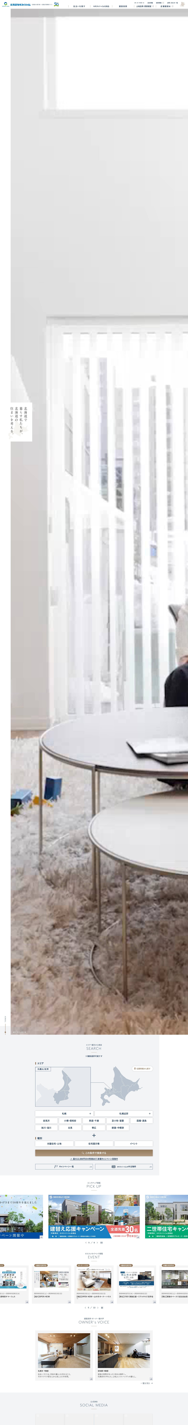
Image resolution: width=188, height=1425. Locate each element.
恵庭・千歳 (94, 1121)
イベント (133, 1144)
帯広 (94, 1128)
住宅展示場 (93, 1144)
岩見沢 (46, 1121)
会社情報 (150, 2)
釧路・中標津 (118, 1128)
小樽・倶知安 (70, 1121)
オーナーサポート (139, 2)
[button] (86, 1242)
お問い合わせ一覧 (172, 2)
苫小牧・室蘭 (118, 1121)
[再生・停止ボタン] (101, 1243)
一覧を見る (145, 1383)
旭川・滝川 (46, 1128)
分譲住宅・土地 (54, 1144)
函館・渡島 (142, 1121)
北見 (70, 1128)
